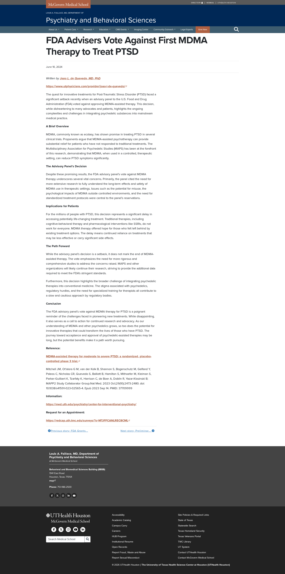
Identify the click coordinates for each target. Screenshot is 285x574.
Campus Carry (119, 525)
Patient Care (70, 29)
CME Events (121, 29)
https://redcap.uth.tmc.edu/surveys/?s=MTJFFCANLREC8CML (88, 420)
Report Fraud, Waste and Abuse (128, 552)
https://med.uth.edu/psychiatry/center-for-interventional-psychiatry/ (91, 404)
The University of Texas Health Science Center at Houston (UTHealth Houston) (186, 564)
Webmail (210, 3)
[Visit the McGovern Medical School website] (68, 5)
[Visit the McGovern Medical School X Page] (61, 529)
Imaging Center (141, 29)
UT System (184, 547)
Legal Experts (187, 29)
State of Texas (185, 520)
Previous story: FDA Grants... (69, 431)
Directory (196, 3)
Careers (116, 531)
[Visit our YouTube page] (74, 495)
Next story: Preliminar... (136, 431)
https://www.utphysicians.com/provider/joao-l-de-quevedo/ (86, 86)
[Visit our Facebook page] (52, 495)
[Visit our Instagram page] (63, 495)
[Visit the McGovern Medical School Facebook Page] (53, 529)
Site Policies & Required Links (193, 515)
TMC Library (184, 541)
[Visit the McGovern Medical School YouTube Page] (75, 529)
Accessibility (118, 515)
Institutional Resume (122, 541)
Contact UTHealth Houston (192, 552)
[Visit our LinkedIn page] (69, 495)
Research (88, 29)
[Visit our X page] (57, 495)
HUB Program (119, 536)
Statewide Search (187, 525)
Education (104, 29)
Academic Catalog (121, 520)
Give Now (202, 29)
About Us (53, 29)
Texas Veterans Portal (189, 536)
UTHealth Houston (227, 3)
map (52, 480)
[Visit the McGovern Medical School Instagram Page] (68, 529)
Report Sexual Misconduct (125, 557)
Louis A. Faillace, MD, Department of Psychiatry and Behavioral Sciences (74, 455)
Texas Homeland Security (191, 531)
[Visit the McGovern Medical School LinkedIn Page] (82, 529)
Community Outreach (164, 29)
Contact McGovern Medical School (196, 557)
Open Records (119, 547)
